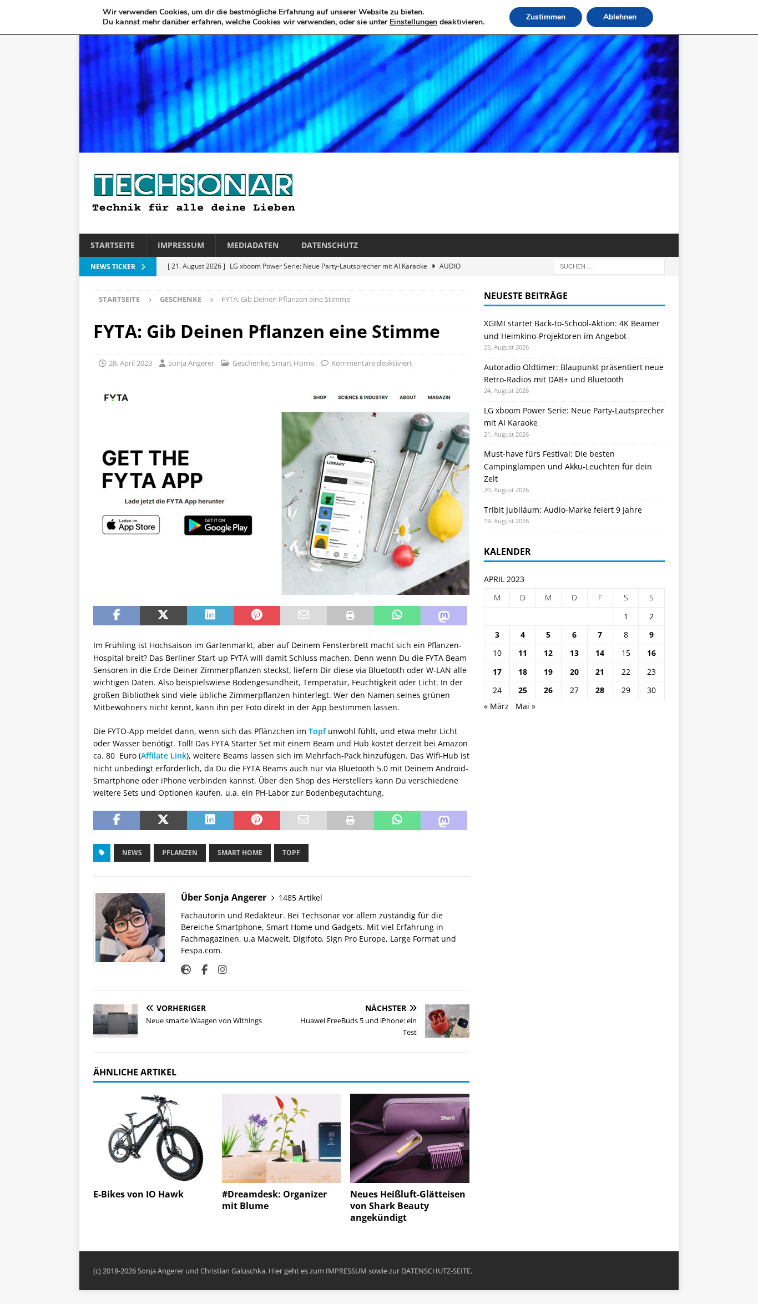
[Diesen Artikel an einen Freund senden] (303, 616)
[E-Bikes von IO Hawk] (153, 1138)
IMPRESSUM (346, 1271)
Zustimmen (545, 17)
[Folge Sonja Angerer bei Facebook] (200, 969)
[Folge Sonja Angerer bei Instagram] (218, 969)
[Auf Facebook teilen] (116, 616)
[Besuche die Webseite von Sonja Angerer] (186, 969)
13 (574, 653)
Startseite (112, 245)
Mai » (525, 706)
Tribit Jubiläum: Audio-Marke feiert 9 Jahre (563, 509)
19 (548, 671)
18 (522, 671)
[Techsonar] (379, 146)
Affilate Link (163, 755)
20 (574, 671)
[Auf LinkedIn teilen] (210, 616)
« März (496, 706)
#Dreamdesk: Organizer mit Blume (274, 1200)
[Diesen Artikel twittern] (163, 616)
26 (548, 690)
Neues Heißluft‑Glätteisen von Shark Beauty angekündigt (408, 1206)
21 (599, 671)
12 (548, 653)
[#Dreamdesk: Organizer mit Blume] (281, 1138)
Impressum (181, 245)
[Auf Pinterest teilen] (257, 616)
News (132, 852)
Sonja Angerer (191, 363)
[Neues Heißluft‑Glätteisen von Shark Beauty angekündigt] (409, 1138)
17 (497, 671)
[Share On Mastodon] (444, 616)
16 (651, 653)
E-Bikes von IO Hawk (138, 1194)
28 (599, 690)
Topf (317, 731)
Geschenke (251, 363)
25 (522, 690)
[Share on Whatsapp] (397, 616)
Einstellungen (413, 22)
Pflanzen (180, 852)
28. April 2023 (130, 363)
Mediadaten (253, 245)
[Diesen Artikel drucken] (350, 616)
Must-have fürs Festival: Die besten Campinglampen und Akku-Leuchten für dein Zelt (568, 466)
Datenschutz (329, 245)
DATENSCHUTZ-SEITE (436, 1271)
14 (599, 653)
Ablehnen (619, 17)
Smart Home (293, 363)
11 (522, 653)
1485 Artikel (300, 897)
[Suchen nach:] (609, 266)
